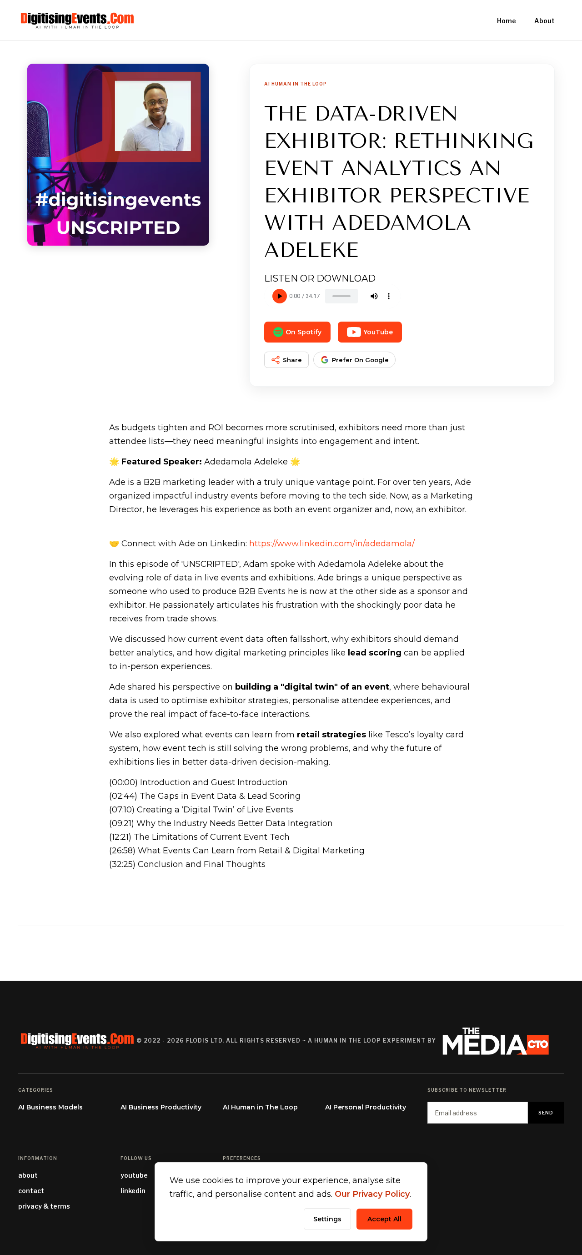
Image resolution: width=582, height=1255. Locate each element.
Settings (327, 1219)
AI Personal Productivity (365, 1107)
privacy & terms (44, 1206)
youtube (134, 1175)
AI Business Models (50, 1107)
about (28, 1175)
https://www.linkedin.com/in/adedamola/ (332, 544)
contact (31, 1191)
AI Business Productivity (160, 1107)
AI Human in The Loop (260, 1107)
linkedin (133, 1191)
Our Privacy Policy (372, 1194)
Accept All (384, 1219)
